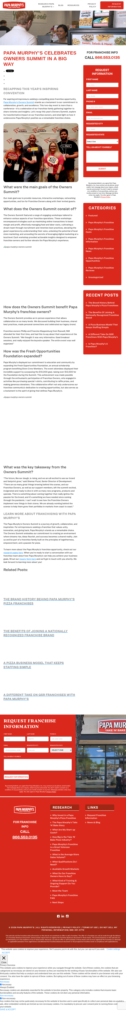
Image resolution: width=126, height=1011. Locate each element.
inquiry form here (27, 559)
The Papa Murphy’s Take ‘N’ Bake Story (63, 823)
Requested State (95, 134)
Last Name (92, 90)
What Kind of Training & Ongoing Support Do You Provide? (63, 883)
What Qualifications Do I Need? (63, 863)
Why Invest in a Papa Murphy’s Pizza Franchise (63, 816)
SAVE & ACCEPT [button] (8, 1009)
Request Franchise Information (95, 816)
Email (90, 112)
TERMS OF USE (90, 927)
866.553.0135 (107, 57)
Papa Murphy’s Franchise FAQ (64, 896)
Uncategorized (95, 277)
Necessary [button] (4, 982)
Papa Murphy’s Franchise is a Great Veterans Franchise (64, 847)
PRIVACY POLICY (71, 927)
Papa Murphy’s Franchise (101, 222)
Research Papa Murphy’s (46, 5)
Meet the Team (60, 890)
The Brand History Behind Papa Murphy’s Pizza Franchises (102, 304)
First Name (92, 79)
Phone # (91, 101)
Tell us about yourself (99, 147)
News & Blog (93, 822)
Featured (93, 215)
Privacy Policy (92, 5)
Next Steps (58, 902)
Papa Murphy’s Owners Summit (18, 102)
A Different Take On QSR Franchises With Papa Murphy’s (102, 335)
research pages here (13, 552)
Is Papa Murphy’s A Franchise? (97, 345)
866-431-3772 (77, 930)
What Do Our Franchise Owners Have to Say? (63, 874)
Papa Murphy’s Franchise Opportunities (100, 259)
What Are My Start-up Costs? (62, 831)
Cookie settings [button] (113, 949)
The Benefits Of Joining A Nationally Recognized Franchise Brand (102, 315)
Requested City (95, 123)
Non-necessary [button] (6, 996)
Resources (73, 5)
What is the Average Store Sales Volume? (64, 856)
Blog (60, 5)
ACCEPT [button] (6, 953)
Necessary (6, 985)
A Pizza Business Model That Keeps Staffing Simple (102, 326)
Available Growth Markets (65, 869)
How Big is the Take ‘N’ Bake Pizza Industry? (62, 838)
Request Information (114, 5)
